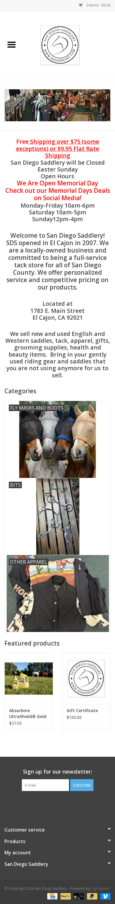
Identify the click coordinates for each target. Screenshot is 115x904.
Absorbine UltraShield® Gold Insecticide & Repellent (27, 713)
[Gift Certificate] (86, 678)
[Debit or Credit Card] (78, 895)
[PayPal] (65, 895)
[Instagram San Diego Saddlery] (63, 803)
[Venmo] (104, 895)
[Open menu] (11, 44)
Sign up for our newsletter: (57, 772)
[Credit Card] (51, 895)
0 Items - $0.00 (98, 5)
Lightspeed (100, 888)
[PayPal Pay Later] (91, 895)
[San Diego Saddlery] (69, 45)
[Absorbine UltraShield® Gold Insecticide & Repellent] (28, 678)
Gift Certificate (82, 710)
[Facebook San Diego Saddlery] (52, 803)
